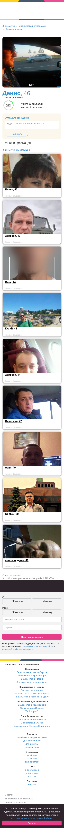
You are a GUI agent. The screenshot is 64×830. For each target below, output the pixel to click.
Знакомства (8, 25)
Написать (17, 133)
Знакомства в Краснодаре (32, 675)
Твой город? (31, 711)
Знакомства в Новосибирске (32, 672)
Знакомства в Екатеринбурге (32, 681)
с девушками (32, 769)
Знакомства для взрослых (19, 798)
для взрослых (32, 747)
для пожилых (32, 761)
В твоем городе (14, 29)
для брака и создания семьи (32, 737)
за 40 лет (32, 755)
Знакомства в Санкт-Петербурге (32, 693)
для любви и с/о (32, 740)
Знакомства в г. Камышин (16, 149)
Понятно (32, 823)
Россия (32, 784)
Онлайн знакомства (15, 802)
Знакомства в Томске (32, 678)
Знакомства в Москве (32, 690)
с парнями (32, 773)
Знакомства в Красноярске (32, 704)
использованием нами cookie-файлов (31, 818)
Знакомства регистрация (32, 25)
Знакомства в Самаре (32, 708)
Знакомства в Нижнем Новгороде (32, 725)
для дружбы (32, 743)
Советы (9, 794)
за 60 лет (32, 758)
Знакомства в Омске (32, 722)
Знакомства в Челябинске (32, 719)
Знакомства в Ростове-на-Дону (32, 696)
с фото (32, 776)
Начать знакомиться (32, 636)
